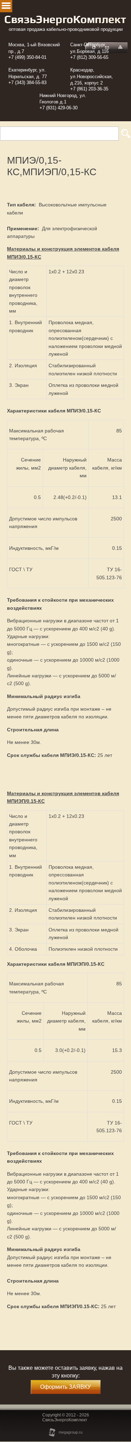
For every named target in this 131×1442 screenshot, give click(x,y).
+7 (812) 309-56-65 (89, 57)
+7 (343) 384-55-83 (27, 82)
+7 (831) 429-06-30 (58, 107)
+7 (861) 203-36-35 (89, 88)
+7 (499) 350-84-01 (27, 57)
